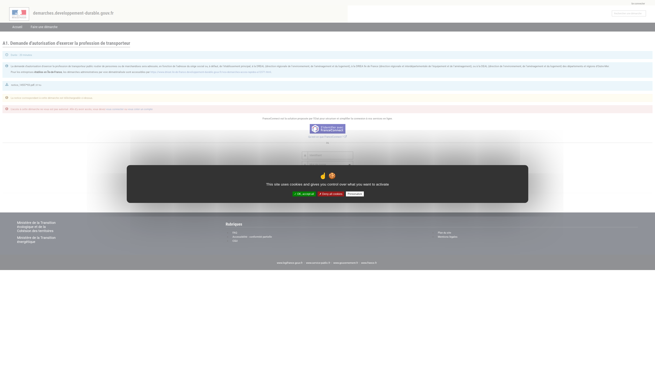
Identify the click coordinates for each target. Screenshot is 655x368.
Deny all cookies (332, 194)
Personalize (355, 194)
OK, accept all (305, 194)
